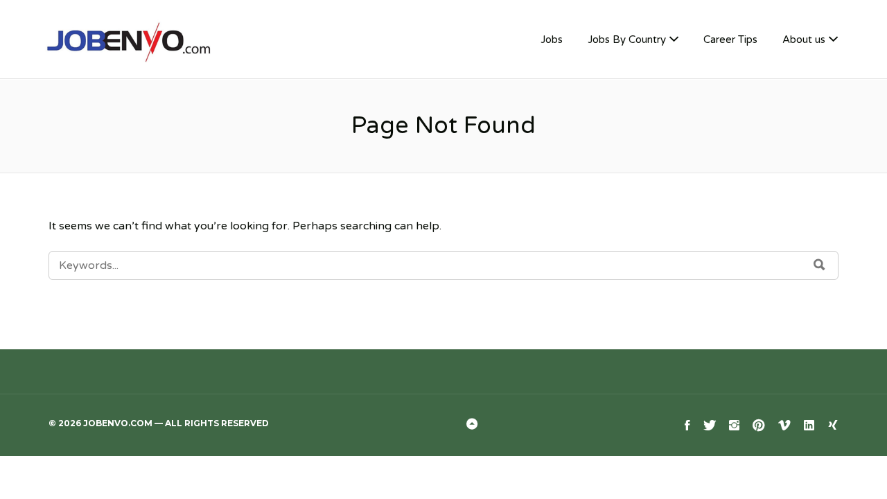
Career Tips (730, 39)
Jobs (552, 39)
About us (803, 39)
